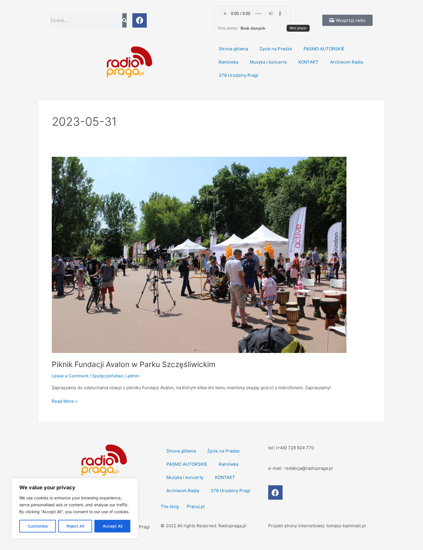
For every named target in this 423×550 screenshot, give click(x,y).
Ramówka (228, 62)
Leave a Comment (70, 376)
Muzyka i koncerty (268, 62)
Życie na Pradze (276, 48)
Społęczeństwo (107, 376)
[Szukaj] (124, 20)
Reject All (75, 526)
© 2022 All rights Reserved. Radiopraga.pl (203, 525)
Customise (38, 526)
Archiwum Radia (346, 62)
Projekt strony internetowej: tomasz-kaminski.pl (317, 525)
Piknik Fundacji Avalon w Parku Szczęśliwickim (134, 364)
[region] (75, 508)
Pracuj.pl (196, 506)
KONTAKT (308, 62)
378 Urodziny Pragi (238, 75)
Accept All (112, 526)
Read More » (64, 401)
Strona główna (233, 48)
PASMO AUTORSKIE (324, 48)
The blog (170, 506)
